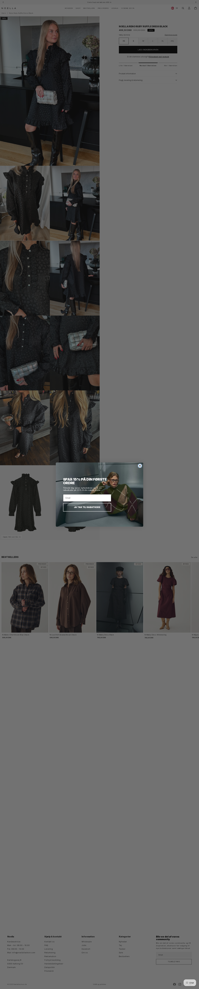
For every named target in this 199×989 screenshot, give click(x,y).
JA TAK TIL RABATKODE (87, 507)
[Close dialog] (140, 466)
